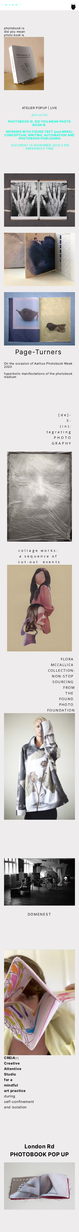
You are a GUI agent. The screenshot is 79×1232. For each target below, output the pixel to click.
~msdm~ (12, 5)
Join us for (39, 115)
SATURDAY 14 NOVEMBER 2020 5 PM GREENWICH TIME (39, 147)
